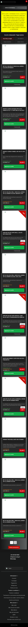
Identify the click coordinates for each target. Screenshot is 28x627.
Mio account (13, 602)
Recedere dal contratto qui (14, 619)
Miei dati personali (14, 612)
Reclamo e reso (14, 617)
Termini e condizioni (14, 593)
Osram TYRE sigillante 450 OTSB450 (13, 439)
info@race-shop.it (15, 557)
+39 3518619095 (14, 555)
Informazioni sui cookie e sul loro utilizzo (14, 597)
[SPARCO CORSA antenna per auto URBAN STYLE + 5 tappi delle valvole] (14, 97)
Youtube (17, 564)
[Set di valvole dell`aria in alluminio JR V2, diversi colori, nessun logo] (14, 180)
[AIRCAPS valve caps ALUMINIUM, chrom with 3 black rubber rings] (14, 387)
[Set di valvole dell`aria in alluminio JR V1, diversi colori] (14, 468)
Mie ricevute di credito (14, 607)
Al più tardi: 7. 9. (6, 450)
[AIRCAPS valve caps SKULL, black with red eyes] (14, 221)
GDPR (14, 614)
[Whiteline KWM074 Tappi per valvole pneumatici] (14, 346)
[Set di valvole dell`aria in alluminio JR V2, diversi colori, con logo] (14, 263)
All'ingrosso (14, 585)
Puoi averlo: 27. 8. (6, 77)
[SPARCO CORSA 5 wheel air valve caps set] (14, 139)
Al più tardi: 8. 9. (6, 286)
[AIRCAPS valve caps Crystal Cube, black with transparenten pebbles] (14, 304)
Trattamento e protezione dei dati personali (14, 595)
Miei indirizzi (14, 610)
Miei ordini (14, 605)
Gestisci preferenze (14, 600)
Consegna (14, 580)
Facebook (11, 564)
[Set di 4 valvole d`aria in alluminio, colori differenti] (14, 54)
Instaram (14, 564)
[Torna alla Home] (2, 8)
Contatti (14, 578)
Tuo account (22, 2)
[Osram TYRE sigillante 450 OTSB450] (14, 427)
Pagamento (14, 583)
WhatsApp (13, 559)
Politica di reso (14, 588)
